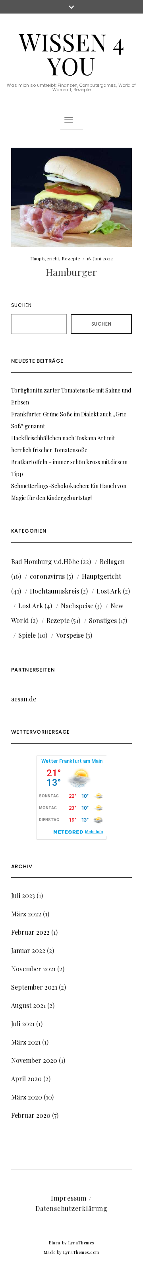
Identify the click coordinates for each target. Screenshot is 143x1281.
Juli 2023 (23, 895)
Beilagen (112, 561)
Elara (54, 1243)
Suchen (21, 305)
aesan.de (23, 699)
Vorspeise (70, 635)
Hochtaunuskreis (54, 591)
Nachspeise (77, 605)
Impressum (69, 1198)
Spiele (27, 635)
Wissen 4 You (71, 53)
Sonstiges (103, 620)
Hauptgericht (44, 258)
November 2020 (34, 1060)
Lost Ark (109, 591)
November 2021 (33, 969)
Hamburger (71, 272)
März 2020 (26, 1097)
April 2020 (26, 1078)
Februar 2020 (30, 1115)
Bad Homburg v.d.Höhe (45, 561)
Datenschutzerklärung (71, 1208)
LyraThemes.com (81, 1252)
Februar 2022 (30, 932)
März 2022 (26, 914)
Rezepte (71, 258)
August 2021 (28, 1005)
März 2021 (26, 1042)
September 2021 (34, 987)
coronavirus (47, 576)
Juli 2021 (23, 1023)
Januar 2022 (28, 950)
